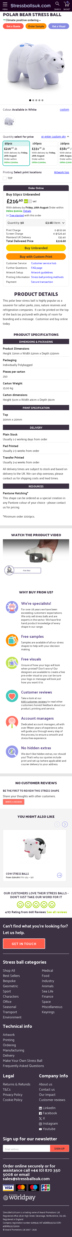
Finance (47, 996)
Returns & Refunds (16, 1084)
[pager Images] (30, 100)
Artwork (9, 1034)
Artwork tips (61, 172)
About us (45, 1084)
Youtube (49, 1128)
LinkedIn (49, 1107)
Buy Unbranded (36, 248)
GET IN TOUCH (24, 943)
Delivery (8, 1055)
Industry (48, 980)
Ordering (9, 1045)
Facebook (50, 1113)
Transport (10, 1012)
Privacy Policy (12, 1094)
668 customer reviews (34, 701)
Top (9, 177)
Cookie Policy (12, 1099)
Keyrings (48, 1012)
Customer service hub (43, 263)
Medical (47, 970)
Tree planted (16, 215)
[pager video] (42, 100)
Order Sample (36, 26)
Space (46, 1001)
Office (7, 1001)
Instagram (50, 1123)
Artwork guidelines (42, 272)
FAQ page (36, 267)
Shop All (9, 970)
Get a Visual (58, 26)
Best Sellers (11, 975)
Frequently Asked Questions (23, 1065)
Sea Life (47, 991)
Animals (48, 986)
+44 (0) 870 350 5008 (31, 1172)
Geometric (10, 986)
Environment (12, 1017)
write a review (13, 802)
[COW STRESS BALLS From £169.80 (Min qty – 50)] (34, 848)
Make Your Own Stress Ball (22, 1060)
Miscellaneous (52, 1006)
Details (27, 210)
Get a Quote (13, 26)
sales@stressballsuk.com (26, 1178)
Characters (11, 996)
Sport (7, 991)
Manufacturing (13, 1050)
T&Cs (7, 1089)
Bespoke (9, 980)
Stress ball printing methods (47, 277)
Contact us (47, 1089)
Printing (8, 1039)
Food (45, 975)
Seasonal (9, 1006)
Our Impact (47, 1094)
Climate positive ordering (22, 20)
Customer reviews (52, 1099)
